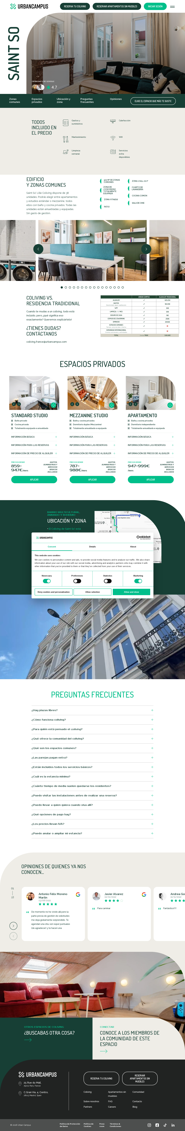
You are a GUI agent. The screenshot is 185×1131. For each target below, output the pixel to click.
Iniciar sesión (155, 6)
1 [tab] (62, 287)
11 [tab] (102, 287)
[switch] (77, 581)
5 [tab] (78, 287)
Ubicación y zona (63, 100)
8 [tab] (90, 287)
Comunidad (138, 1092)
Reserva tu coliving (101, 1078)
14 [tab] (114, 287)
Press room (101, 1125)
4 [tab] (74, 287)
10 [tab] (98, 287)
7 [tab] (86, 287)
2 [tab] (66, 287)
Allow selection (92, 592)
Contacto (137, 1101)
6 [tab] (82, 287)
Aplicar (34, 479)
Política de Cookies (88, 1125)
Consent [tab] (52, 546)
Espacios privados (37, 100)
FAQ (110, 1101)
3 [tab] (70, 287)
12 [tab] (106, 287)
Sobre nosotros (91, 1101)
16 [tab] (123, 287)
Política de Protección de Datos (70, 1125)
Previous (38, 249)
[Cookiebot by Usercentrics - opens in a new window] (138, 538)
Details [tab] (92, 546)
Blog (134, 1107)
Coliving (88, 1092)
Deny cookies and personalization (54, 592)
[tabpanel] (92, 250)
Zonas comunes (14, 100)
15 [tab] (119, 287)
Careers (112, 1107)
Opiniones (116, 99)
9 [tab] (94, 287)
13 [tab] (110, 287)
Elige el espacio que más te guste (153, 101)
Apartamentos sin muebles (117, 1094)
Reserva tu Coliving (75, 6)
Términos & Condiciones (115, 1125)
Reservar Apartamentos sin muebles (117, 6)
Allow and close (131, 592)
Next (146, 249)
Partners (88, 1107)
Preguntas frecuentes (87, 100)
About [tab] (133, 546)
